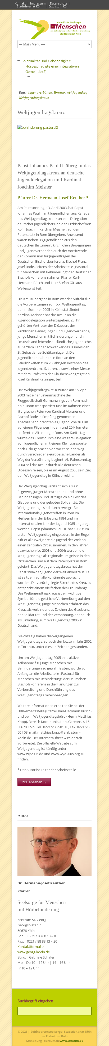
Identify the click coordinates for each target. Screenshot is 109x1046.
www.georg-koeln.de (33, 951)
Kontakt (20, 3)
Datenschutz (58, 3)
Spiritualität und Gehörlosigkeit (46, 60)
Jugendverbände (40, 92)
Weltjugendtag (77, 92)
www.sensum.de (71, 1041)
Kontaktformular (30, 946)
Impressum (38, 3)
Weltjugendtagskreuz (34, 98)
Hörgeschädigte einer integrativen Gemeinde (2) (52, 69)
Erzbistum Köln (59, 6)
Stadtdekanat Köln (30, 6)
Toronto (59, 92)
